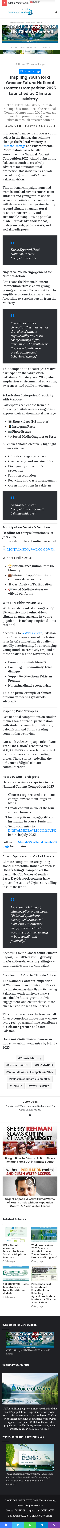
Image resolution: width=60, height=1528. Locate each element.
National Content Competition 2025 (30, 1072)
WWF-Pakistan (39, 1086)
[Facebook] (6, 1525)
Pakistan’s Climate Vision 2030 (30, 1079)
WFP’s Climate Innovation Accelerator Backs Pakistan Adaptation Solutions (15, 1251)
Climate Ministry (30, 1058)
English (36, 2)
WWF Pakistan (31, 633)
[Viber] (54, 1525)
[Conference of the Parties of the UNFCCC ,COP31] (30, 33)
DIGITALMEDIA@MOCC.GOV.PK (30, 549)
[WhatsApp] (30, 1525)
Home (21, 64)
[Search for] (56, 13)
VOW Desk (13, 126)
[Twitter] (18, 1525)
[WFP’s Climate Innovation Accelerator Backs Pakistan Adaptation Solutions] (16, 1234)
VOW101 (20, 1510)
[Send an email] (20, 126)
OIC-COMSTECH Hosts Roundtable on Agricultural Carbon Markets (16, 1288)
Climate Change (36, 64)
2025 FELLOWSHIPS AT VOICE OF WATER (30, 47)
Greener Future (18, 1065)
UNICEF (17, 1086)
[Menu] (4, 13)
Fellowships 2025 (18, 1515)
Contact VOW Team (41, 1515)
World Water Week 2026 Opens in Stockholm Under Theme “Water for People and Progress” (44, 1251)
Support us (33, 1510)
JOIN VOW (47, 1510)
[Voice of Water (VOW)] (21, 11)
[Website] (30, 1115)
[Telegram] (42, 1525)
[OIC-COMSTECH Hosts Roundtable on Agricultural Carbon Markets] (16, 1273)
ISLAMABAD (44, 1065)
